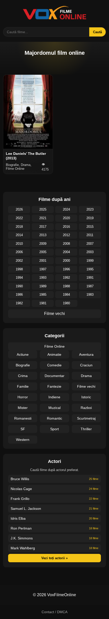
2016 (66, 227)
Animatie (54, 354)
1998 (19, 269)
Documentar (54, 376)
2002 (19, 260)
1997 (42, 269)
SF (23, 429)
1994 (19, 277)
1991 (90, 277)
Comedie (54, 365)
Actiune (23, 354)
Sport (54, 429)
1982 (19, 303)
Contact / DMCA (54, 612)
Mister (23, 408)
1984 (66, 294)
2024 (66, 209)
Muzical (54, 408)
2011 (89, 235)
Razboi (86, 408)
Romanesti (22, 418)
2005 (42, 252)
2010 (19, 244)
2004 (66, 252)
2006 (19, 252)
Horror (22, 397)
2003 (90, 252)
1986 (19, 294)
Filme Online (54, 346)
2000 (66, 260)
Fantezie (54, 386)
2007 (90, 244)
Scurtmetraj (86, 418)
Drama (86, 376)
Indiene (54, 397)
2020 (66, 218)
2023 (90, 209)
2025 (42, 209)
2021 (42, 218)
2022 (19, 218)
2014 (19, 235)
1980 (66, 303)
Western (22, 440)
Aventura (86, 354)
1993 (42, 277)
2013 (42, 235)
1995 (90, 269)
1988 (66, 286)
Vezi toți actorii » (54, 558)
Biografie (23, 365)
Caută (97, 32)
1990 (19, 286)
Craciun (86, 365)
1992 (66, 277)
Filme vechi (54, 313)
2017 (42, 227)
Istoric (86, 397)
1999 (90, 260)
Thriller (86, 429)
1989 (42, 286)
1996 (66, 269)
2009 (42, 244)
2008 (66, 244)
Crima (23, 376)
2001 (42, 260)
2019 (90, 218)
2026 (19, 209)
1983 (90, 294)
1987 (90, 286)
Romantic (54, 418)
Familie (23, 386)
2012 (66, 235)
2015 (90, 227)
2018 (19, 227)
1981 (42, 303)
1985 (42, 294)
